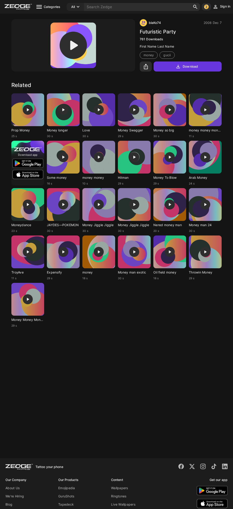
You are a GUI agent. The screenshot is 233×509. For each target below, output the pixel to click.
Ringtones (118, 496)
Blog (8, 504)
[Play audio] (73, 45)
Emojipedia (66, 488)
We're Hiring (14, 496)
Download (190, 66)
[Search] (195, 7)
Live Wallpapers (123, 504)
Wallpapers (119, 488)
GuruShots (66, 496)
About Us (12, 488)
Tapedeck (66, 504)
